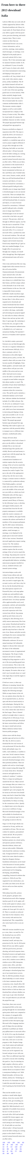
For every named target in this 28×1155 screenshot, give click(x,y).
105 (3, 1153)
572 (11, 1146)
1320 (4, 1142)
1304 (20, 1151)
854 (11, 1151)
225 (21, 1146)
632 (3, 1149)
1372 (21, 1144)
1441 (18, 1142)
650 (12, 1153)
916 (3, 1151)
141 (12, 1149)
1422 (12, 1144)
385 (3, 1144)
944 (8, 1153)
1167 (17, 1144)
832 (23, 1142)
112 (3, 1146)
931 (21, 1149)
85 (7, 1146)
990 (8, 1149)
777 (16, 1151)
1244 (16, 1146)
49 (7, 1151)
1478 (8, 1142)
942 (16, 1149)
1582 (13, 1142)
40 (7, 1144)
